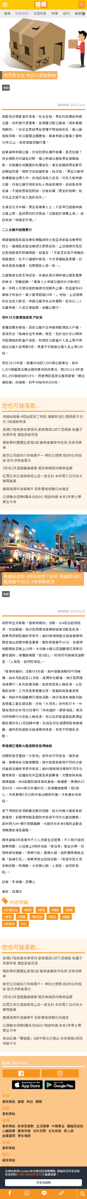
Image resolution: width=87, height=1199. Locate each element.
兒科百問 (39, 1130)
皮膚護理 (8, 1135)
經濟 (28, 910)
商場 (9, 917)
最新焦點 (8, 1101)
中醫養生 (58, 1125)
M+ (24, 924)
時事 (55, 13)
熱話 (30, 1101)
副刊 (66, 13)
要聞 (21, 1101)
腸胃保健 (24, 1130)
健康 (7, 13)
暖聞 (38, 1101)
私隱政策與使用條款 (29, 1174)
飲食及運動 (26, 1125)
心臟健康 (8, 1130)
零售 (42, 910)
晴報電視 (22, 13)
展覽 (70, 910)
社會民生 (12, 910)
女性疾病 (54, 1130)
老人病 (68, 1130)
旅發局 (10, 924)
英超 (53, 917)
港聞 (6, 88)
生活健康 (42, 1125)
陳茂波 (37, 917)
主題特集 (40, 13)
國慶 (67, 917)
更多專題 (24, 1135)
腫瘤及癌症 (75, 1125)
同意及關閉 (43, 1182)
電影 (56, 910)
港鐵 (22, 917)
